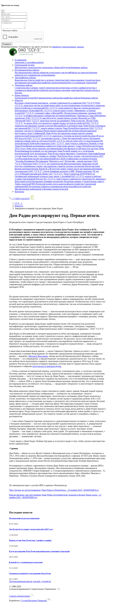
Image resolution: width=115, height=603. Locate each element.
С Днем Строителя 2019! (73, 174)
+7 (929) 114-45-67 (21, 198)
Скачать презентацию (19, 596)
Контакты (19, 191)
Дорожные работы (23, 85)
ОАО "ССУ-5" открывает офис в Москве (40, 113)
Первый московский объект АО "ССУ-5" (41, 174)
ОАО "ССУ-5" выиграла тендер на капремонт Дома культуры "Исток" (59, 120)
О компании (21, 60)
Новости (19, 100)
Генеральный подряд (25, 65)
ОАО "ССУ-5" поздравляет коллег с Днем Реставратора (53, 138)
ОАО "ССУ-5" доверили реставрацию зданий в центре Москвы (57, 124)
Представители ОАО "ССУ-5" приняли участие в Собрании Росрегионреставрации (59, 129)
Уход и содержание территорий (82, 82)
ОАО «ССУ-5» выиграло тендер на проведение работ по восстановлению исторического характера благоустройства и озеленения (60, 105)
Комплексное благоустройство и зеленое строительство (41, 80)
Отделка (67, 67)
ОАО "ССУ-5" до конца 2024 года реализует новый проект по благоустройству (56, 121)
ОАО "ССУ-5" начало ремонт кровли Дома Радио (50, 128)
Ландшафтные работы (25, 77)
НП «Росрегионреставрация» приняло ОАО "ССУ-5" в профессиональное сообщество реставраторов (58, 114)
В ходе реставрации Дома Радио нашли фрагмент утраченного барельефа (63, 153)
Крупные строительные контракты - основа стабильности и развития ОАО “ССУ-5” (55, 103)
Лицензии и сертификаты (27, 62)
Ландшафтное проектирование (52, 82)
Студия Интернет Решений (34, 600)
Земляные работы (79, 67)
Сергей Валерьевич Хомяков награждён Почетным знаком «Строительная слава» (64, 181)
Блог (41, 62)
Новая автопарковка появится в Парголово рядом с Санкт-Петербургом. (60, 146)
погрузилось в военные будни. (47, 366)
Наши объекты (22, 95)
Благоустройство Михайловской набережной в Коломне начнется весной (53, 187)
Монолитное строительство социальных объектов (39, 67)
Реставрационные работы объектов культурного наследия (42, 72)
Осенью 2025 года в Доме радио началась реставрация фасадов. (59, 147)
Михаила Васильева (38, 356)
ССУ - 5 (18, 203)
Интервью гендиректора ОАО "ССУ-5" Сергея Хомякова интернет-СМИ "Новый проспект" (58, 170)
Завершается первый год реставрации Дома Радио (44, 151)
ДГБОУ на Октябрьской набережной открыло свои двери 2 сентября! (55, 175)
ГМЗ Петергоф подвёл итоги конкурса (49, 184)
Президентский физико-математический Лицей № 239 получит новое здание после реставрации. (57, 167)
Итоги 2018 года (62, 158)
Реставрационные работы (27, 70)
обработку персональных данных (68, 47)
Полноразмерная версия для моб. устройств (30, 581)
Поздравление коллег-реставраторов (36, 158)
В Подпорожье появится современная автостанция (50, 186)
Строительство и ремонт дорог (29, 88)
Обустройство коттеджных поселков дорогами (57, 90)
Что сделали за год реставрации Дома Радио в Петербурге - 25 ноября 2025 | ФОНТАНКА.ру (54, 490)
